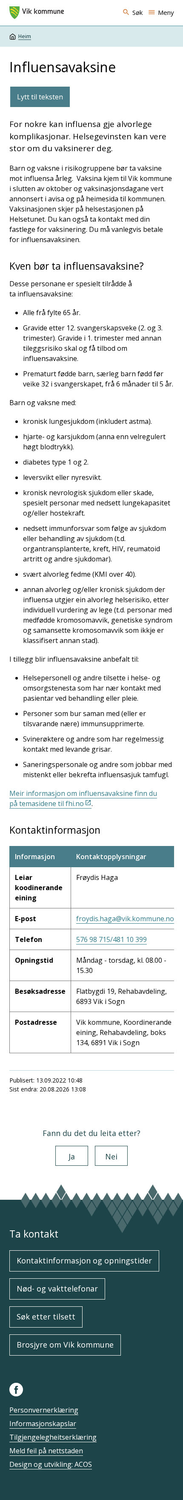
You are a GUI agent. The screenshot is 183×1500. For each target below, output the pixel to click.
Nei (111, 1156)
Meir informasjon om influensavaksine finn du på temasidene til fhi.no (83, 798)
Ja (72, 1156)
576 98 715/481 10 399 (111, 939)
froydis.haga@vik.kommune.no (125, 918)
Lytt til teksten (40, 97)
